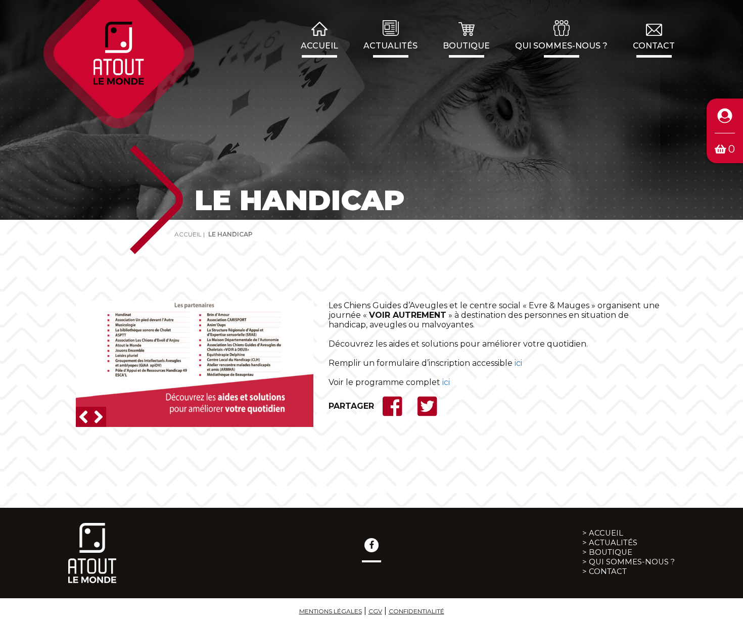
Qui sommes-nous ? (561, 46)
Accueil (319, 46)
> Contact (604, 571)
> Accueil (602, 533)
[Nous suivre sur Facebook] (371, 545)
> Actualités (609, 542)
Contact (654, 46)
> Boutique (607, 552)
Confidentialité (416, 611)
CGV (375, 611)
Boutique (466, 46)
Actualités (390, 46)
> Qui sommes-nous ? (628, 561)
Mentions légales (330, 611)
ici (518, 363)
